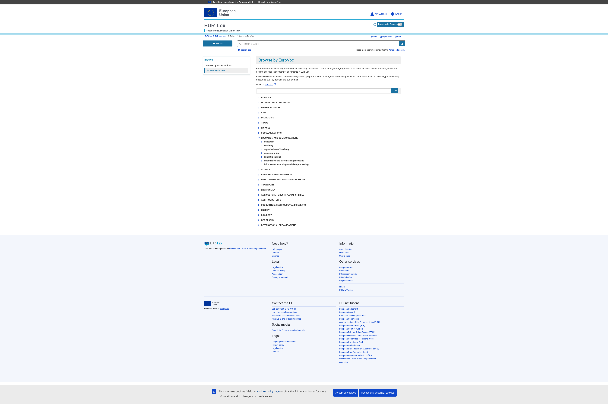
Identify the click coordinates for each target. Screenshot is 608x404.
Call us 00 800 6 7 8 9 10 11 (284, 309)
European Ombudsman (349, 345)
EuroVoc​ (269, 84)
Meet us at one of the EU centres (286, 319)
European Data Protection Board (353, 352)
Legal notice (277, 267)
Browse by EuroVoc (216, 70)
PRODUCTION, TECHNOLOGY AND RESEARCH (284, 205)
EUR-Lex (214, 25)
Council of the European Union (352, 315)
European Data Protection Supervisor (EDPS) (359, 349)
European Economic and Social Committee (358, 335)
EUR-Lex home (220, 36)
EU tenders (344, 270)
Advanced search (397, 50)
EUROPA (208, 36)
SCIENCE (265, 169)
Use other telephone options (284, 312)
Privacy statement (280, 277)
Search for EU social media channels (288, 330)
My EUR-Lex (381, 14)
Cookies (275, 351)
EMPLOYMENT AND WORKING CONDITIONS (283, 179)
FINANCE (265, 127)
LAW (263, 112)
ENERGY (265, 210)
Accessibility (277, 274)
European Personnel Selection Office (355, 355)
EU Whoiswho (345, 277)
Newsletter (344, 252)
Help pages (277, 249)
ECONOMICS (267, 117)
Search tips (245, 50)
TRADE (264, 122)
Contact (275, 252)
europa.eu (224, 308)
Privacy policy (278, 345)
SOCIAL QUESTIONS (271, 133)
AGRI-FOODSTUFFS (271, 200)
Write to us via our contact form (286, 315)
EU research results (348, 274)
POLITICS (266, 97)
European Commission (349, 319)
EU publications (346, 280)
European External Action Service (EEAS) (357, 332)
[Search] (402, 43)
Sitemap (275, 256)
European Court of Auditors (351, 329)
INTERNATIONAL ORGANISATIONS (278, 225)
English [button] (398, 14)
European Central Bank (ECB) (352, 325)
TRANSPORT (267, 184)
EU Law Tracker (346, 290)
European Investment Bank (351, 342)
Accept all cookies (346, 392)
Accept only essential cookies (377, 392)
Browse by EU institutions (218, 65)
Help (375, 36)
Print (399, 36)
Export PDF (387, 36)
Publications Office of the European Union (247, 248)
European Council (347, 312)
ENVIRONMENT (269, 189)
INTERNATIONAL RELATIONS (276, 102)
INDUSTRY (266, 215)
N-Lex (342, 287)
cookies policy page (268, 391)
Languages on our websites (284, 341)
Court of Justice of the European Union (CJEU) (359, 322)
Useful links (344, 256)
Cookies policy (278, 270)
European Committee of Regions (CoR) (356, 339)
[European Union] (212, 303)
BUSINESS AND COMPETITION (276, 174)
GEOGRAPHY (267, 220)
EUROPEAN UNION (270, 107)
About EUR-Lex (345, 249)
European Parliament (348, 309)
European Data (345, 267)
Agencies (343, 362)
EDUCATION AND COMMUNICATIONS (279, 138)
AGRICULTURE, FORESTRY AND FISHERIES (282, 195)
